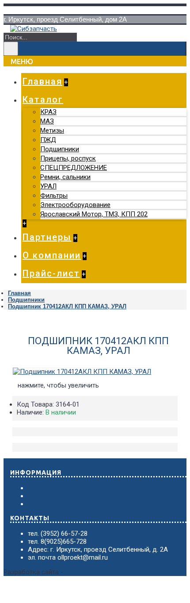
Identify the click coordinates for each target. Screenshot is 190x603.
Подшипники (59, 149)
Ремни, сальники (65, 177)
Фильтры (54, 196)
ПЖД (48, 140)
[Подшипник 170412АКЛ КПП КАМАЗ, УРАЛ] (82, 372)
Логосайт (79, 572)
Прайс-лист (45, 504)
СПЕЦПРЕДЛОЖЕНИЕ (73, 168)
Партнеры (43, 488)
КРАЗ (48, 112)
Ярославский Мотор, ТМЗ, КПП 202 (94, 214)
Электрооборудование (75, 205)
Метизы (52, 130)
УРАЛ (48, 186)
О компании (46, 496)
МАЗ (47, 121)
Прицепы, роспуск (68, 158)
